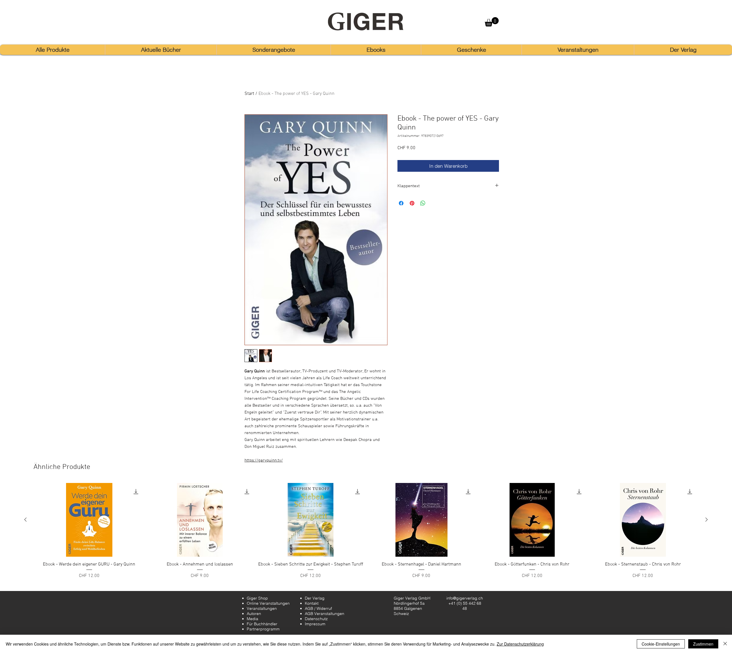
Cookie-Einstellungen (661, 644)
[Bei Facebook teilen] (401, 203)
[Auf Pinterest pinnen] (412, 203)
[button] (492, 22)
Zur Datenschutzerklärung (520, 644)
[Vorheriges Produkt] (25, 519)
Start (249, 94)
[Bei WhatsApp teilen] (422, 203)
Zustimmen (703, 644)
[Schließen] (725, 643)
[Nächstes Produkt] (706, 519)
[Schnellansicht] (89, 520)
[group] (366, 534)
